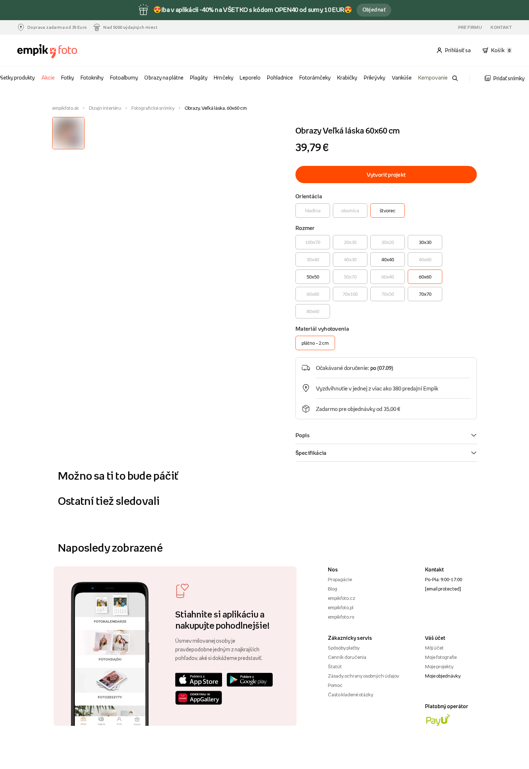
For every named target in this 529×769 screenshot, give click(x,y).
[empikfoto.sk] (55, 51)
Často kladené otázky (350, 694)
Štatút (335, 666)
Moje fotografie (441, 657)
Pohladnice (280, 77)
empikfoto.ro (341, 616)
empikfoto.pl (340, 607)
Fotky (67, 77)
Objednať (374, 9)
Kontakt (501, 27)
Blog (332, 588)
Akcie (48, 77)
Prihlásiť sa (458, 50)
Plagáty (199, 77)
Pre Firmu (470, 27)
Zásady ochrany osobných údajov (363, 675)
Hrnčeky (223, 77)
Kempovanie (433, 77)
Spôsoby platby (344, 647)
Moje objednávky (443, 675)
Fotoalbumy (124, 77)
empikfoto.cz (341, 598)
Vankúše (402, 77)
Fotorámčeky (315, 77)
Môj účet (434, 647)
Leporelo (250, 77)
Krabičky (347, 77)
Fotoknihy (92, 77)
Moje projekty (439, 666)
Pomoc (335, 685)
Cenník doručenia (347, 657)
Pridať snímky (509, 78)
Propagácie (340, 579)
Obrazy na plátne (163, 77)
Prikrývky (374, 77)
